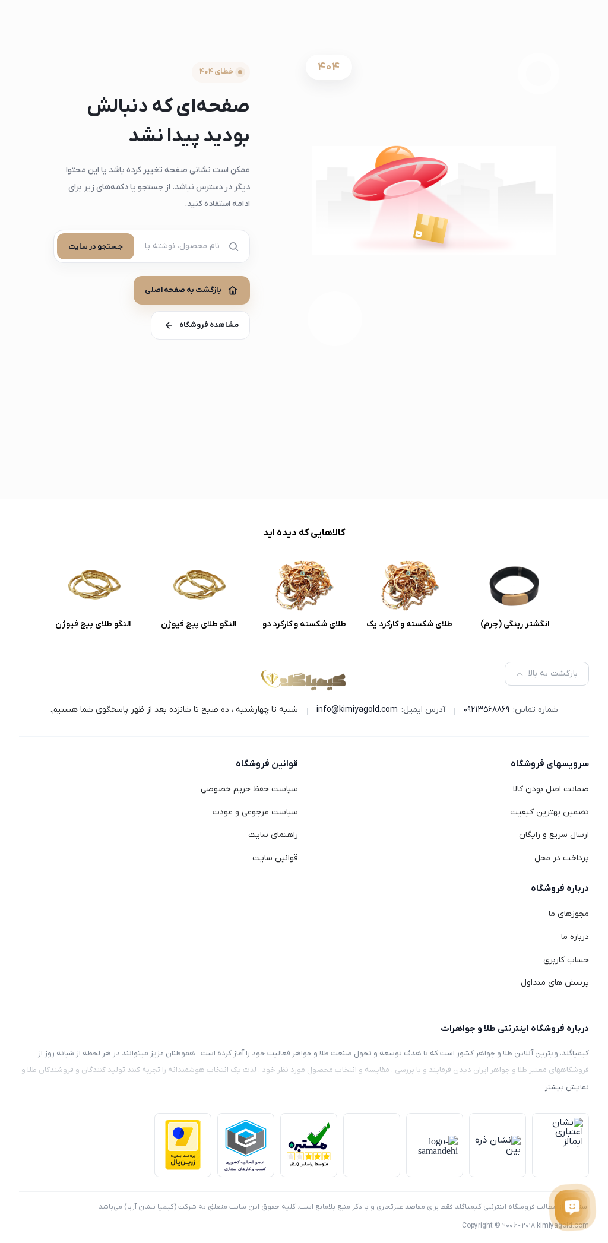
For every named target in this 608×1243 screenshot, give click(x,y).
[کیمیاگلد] (304, 678)
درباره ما (575, 937)
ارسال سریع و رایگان (554, 835)
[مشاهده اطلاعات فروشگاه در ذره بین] (497, 1145)
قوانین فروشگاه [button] (267, 764)
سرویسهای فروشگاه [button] (550, 764)
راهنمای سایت (273, 835)
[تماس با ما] (572, 1207)
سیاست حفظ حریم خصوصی (249, 789)
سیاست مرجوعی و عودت (255, 812)
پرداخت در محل (561, 858)
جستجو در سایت (95, 247)
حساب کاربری (566, 960)
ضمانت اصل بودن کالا (551, 789)
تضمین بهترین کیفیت (549, 812)
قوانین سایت (275, 858)
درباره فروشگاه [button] (560, 889)
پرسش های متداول (555, 982)
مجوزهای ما (569, 913)
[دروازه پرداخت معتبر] (183, 1145)
